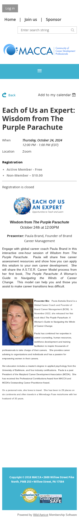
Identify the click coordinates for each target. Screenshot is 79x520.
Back (12, 95)
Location (8, 151)
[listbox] (57, 94)
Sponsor (53, 19)
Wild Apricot (40, 514)
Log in (10, 8)
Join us (31, 19)
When (6, 140)
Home (10, 19)
